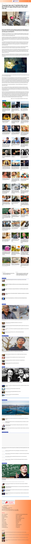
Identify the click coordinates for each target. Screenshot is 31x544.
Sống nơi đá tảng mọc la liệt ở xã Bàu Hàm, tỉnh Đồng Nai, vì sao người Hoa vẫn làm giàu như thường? (17, 453)
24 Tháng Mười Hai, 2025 (8, 457)
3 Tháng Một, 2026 (23, 230)
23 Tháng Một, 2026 (23, 111)
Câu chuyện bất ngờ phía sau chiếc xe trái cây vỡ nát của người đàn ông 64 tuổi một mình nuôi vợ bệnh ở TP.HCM (15, 319)
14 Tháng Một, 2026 (23, 158)
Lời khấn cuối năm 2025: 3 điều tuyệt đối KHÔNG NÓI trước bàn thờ (13, 391)
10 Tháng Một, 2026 (23, 181)
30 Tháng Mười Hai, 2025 (5, 266)
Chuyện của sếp (4, 519)
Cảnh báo (3, 518)
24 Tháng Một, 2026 (4, 282)
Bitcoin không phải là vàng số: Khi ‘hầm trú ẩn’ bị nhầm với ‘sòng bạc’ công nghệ (6, 121)
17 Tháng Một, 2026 (23, 147)
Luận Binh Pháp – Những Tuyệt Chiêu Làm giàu (21, 514)
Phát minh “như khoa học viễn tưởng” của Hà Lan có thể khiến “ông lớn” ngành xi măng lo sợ (16, 354)
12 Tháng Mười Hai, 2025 (8, 494)
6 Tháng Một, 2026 (13, 218)
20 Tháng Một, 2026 (7, 423)
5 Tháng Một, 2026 (13, 229)
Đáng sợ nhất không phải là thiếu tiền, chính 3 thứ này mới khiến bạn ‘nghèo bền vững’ (25, 179)
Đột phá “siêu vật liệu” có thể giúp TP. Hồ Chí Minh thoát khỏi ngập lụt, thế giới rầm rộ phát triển (16, 459)
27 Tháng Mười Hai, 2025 (8, 323)
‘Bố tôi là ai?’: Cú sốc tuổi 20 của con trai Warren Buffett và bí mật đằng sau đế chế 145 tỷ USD (15, 133)
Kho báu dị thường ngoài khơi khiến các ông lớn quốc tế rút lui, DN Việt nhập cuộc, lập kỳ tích (15, 168)
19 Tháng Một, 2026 (4, 147)
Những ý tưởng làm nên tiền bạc (20, 518)
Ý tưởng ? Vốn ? (18, 527)
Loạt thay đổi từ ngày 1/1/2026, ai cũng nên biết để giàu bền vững (15, 240)
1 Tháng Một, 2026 (23, 243)
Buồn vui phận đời (4, 515)
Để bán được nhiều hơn (5, 524)
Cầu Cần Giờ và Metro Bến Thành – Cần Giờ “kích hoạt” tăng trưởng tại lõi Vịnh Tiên (24, 109)
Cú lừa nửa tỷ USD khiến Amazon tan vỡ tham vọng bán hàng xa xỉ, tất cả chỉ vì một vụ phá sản (6, 133)
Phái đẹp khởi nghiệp (18, 519)
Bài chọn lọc (5, 3)
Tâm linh (17, 523)
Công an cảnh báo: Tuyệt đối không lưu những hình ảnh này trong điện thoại (24, 216)
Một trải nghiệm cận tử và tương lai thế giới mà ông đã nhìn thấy (12, 388)
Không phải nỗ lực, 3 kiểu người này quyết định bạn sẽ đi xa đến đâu (15, 145)
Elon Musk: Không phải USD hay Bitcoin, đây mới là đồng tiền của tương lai (6, 157)
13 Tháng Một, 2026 (14, 169)
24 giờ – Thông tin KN (4, 514)
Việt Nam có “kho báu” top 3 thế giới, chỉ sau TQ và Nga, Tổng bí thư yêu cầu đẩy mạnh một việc (6, 265)
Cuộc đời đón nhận (4, 523)
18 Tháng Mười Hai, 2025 (8, 491)
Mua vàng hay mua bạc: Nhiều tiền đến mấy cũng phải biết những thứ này (24, 228)
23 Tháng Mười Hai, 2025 (8, 460)
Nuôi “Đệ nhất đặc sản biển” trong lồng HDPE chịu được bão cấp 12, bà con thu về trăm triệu (16, 456)
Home (2, 3)
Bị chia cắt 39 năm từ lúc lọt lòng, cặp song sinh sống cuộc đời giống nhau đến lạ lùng (24, 157)
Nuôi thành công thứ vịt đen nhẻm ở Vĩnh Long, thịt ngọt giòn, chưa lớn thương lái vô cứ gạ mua (16, 450)
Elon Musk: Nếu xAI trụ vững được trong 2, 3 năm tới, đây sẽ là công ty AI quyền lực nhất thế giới (16, 483)
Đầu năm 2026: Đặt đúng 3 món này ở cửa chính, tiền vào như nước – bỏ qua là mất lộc (6, 240)
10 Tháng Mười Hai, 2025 (8, 330)
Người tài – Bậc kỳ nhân (19, 515)
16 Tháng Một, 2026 (4, 158)
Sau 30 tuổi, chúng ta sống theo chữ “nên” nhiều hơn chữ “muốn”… (15, 203)
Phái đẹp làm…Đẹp (18, 520)
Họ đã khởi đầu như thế (5, 527)
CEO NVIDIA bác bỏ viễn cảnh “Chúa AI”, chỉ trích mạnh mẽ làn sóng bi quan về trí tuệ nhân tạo (6, 168)
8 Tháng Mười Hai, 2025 (8, 395)
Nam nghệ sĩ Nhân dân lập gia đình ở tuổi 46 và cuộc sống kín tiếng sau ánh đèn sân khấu (15, 279)
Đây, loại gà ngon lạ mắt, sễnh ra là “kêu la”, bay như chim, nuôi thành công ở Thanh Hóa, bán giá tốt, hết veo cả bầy (15, 447)
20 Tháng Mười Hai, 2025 (8, 392)
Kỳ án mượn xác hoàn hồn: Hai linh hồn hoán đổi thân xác (12, 394)
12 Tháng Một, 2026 (23, 170)
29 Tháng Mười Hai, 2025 (23, 267)
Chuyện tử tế (3, 520)
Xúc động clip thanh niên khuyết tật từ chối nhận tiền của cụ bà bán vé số (13, 322)
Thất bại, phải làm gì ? (19, 524)
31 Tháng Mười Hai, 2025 (23, 255)
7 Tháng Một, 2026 (23, 206)
